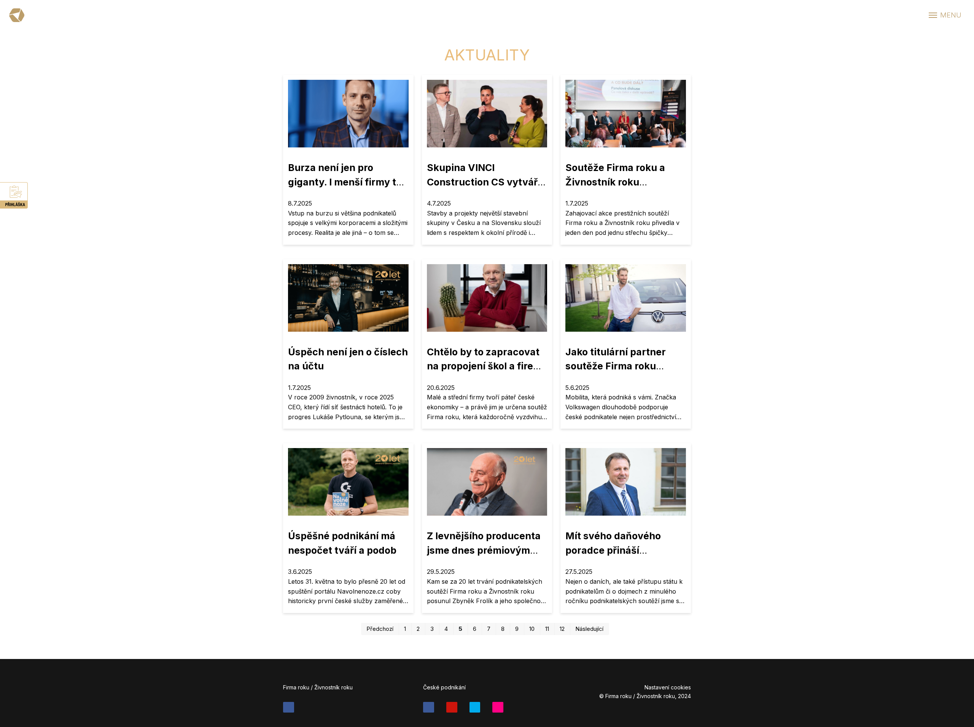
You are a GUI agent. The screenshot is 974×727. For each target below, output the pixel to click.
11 (547, 628)
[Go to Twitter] (475, 707)
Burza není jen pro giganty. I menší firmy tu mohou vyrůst (345, 182)
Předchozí (379, 628)
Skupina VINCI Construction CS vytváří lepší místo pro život (483, 182)
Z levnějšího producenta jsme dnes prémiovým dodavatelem (484, 550)
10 (532, 628)
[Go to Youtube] (451, 707)
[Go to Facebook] (288, 707)
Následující (589, 628)
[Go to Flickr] (497, 707)
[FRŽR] (16, 15)
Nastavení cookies (668, 687)
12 (562, 628)
